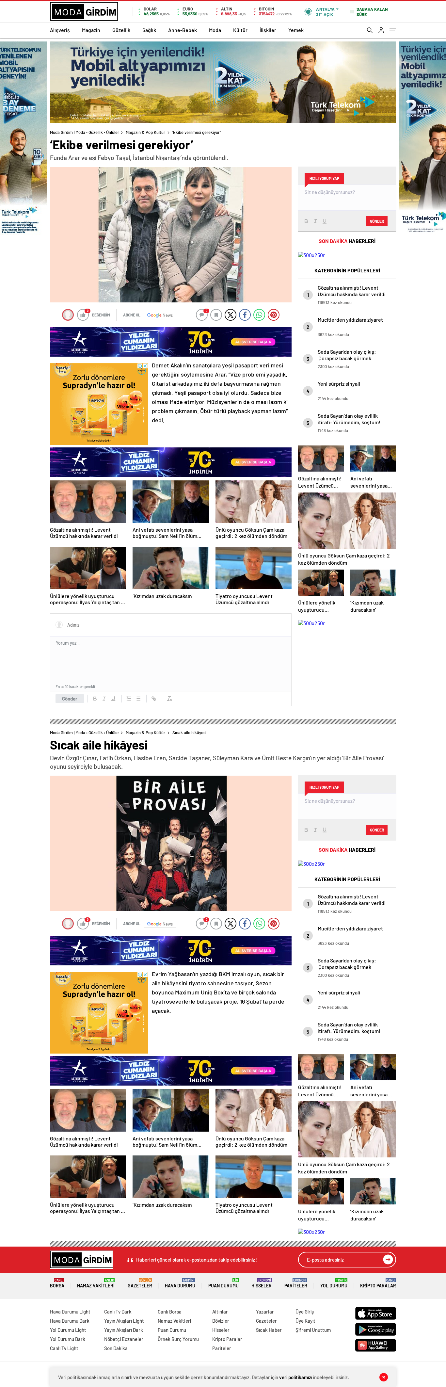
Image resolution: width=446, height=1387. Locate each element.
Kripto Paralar (378, 1283)
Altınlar (220, 1311)
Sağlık (149, 30)
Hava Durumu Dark (69, 1321)
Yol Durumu (333, 1283)
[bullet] (138, 698)
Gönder (69, 699)
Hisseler (261, 1283)
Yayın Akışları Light (124, 1321)
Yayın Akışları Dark (123, 1330)
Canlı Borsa (170, 1311)
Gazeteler (140, 1283)
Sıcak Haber (269, 1330)
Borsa (57, 1283)
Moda (215, 30)
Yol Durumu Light (68, 1330)
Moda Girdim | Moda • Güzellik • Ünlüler (84, 132)
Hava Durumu (180, 1283)
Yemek (296, 30)
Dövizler (220, 1321)
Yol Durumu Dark (67, 1339)
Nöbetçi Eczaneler (123, 1339)
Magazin (91, 30)
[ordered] (129, 698)
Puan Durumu (223, 1283)
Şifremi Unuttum (313, 1330)
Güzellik (121, 30)
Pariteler (295, 1283)
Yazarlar (265, 1311)
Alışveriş (60, 30)
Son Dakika (116, 1348)
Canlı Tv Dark (118, 1311)
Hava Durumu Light (70, 1311)
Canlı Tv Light (64, 1348)
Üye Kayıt (305, 1321)
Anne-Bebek (182, 30)
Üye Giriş (304, 1311)
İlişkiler (268, 30)
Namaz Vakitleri (96, 1283)
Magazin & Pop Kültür (145, 132)
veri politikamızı (295, 1377)
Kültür (240, 30)
